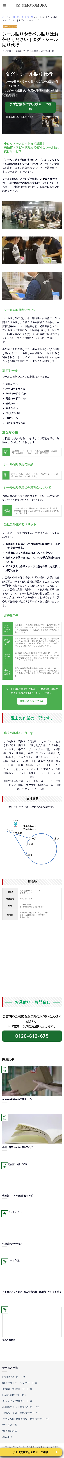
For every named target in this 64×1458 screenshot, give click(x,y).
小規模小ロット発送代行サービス (21, 1406)
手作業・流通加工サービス (17, 1389)
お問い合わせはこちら (32, 701)
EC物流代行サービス (14, 1377)
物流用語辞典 (9, 1430)
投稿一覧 (15, 17)
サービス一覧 (27, 17)
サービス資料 (52, 1447)
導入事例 (7, 1436)
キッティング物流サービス (17, 1400)
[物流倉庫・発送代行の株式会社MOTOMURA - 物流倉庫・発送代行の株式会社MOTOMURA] (31, 5)
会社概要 (40, 1447)
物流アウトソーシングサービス (19, 1382)
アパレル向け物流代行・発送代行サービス (26, 1418)
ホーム (5, 17)
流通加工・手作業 (10, 27)
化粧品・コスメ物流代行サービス (21, 1412)
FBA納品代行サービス (14, 1394)
